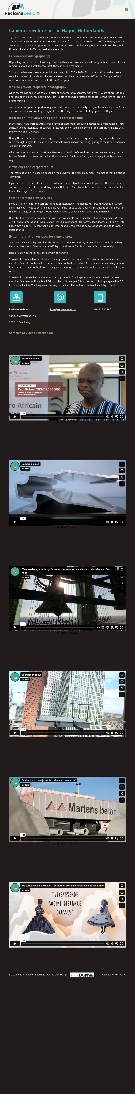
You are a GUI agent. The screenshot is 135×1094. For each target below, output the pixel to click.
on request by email (32, 218)
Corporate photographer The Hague (92, 111)
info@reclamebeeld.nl (63, 309)
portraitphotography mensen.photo (97, 107)
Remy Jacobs (118, 974)
